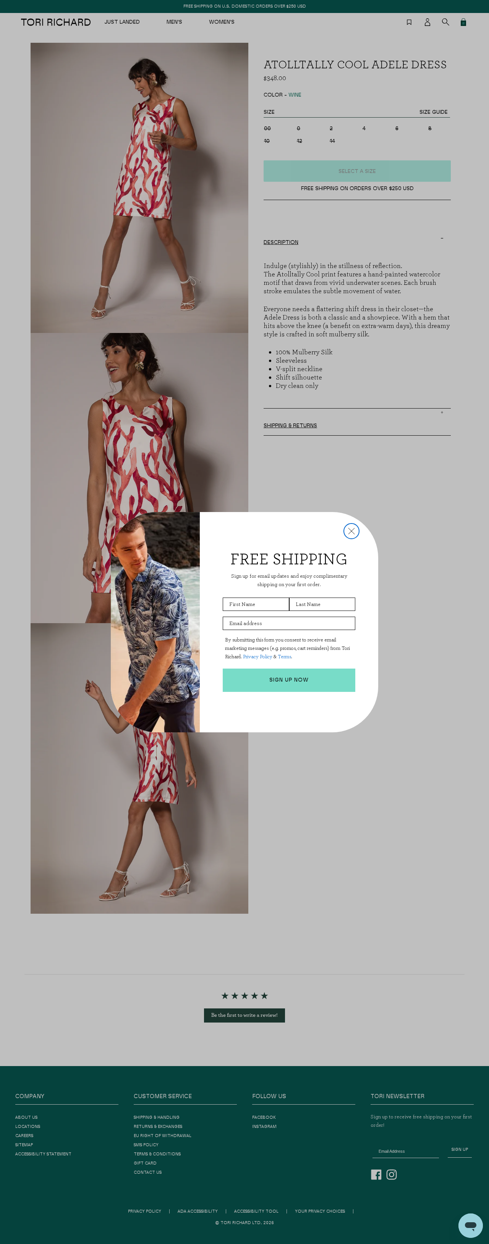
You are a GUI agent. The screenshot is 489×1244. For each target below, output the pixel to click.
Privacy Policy (257, 656)
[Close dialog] (351, 531)
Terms (284, 656)
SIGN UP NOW (289, 680)
